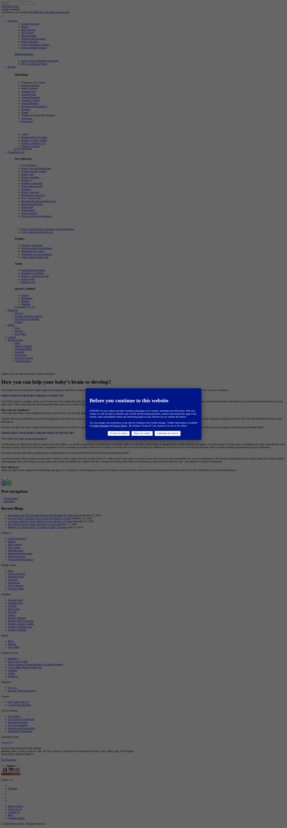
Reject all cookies (142, 433)
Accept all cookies (118, 433)
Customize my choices (167, 433)
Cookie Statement (100, 426)
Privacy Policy (120, 426)
